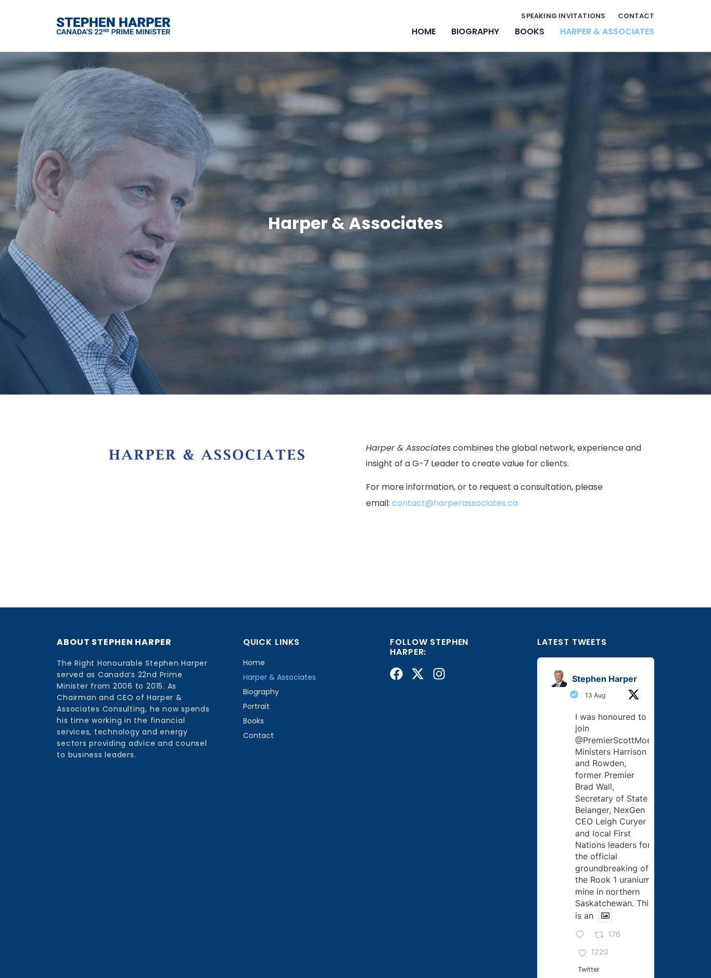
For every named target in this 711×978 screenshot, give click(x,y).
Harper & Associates (607, 31)
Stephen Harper (604, 679)
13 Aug (595, 695)
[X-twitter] (417, 673)
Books (529, 31)
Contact (636, 16)
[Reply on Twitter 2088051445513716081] (582, 935)
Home (424, 31)
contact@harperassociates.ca (455, 503)
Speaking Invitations (563, 16)
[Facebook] (396, 673)
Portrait (256, 706)
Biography (475, 31)
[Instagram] (439, 673)
